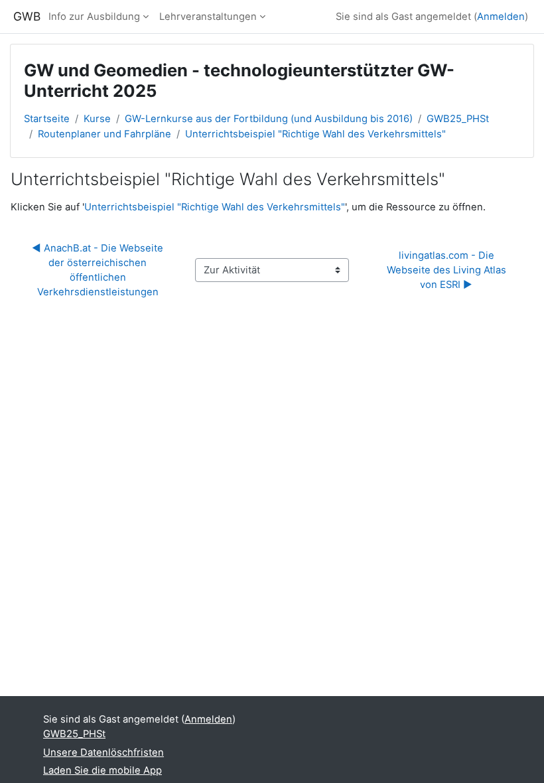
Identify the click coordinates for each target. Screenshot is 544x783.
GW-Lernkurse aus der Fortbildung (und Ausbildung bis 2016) (269, 119)
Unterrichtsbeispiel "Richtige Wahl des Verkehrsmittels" (315, 134)
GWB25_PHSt (458, 119)
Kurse (97, 119)
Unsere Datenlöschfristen (103, 752)
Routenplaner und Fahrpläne (104, 134)
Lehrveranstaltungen (208, 17)
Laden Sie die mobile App (102, 770)
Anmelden (501, 17)
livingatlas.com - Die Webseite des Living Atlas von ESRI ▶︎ (448, 270)
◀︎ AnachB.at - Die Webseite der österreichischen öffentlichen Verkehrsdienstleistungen (99, 270)
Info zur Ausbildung (94, 17)
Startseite (47, 119)
